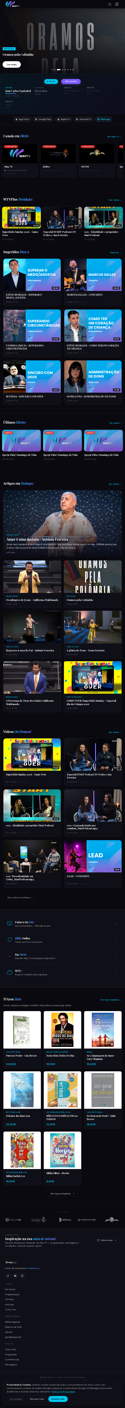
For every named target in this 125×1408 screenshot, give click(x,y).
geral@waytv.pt (13, 1337)
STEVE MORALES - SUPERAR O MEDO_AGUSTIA (24, 296)
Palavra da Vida (13, 1327)
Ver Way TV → (114, 136)
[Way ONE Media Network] (62, 1262)
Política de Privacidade (63, 1391)
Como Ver (10, 1309)
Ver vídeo (12, 64)
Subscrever (107, 1240)
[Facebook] (8, 1276)
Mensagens (11, 1364)
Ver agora (71, 81)
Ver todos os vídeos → (20, 897)
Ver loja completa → (111, 999)
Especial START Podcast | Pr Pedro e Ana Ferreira (89, 776)
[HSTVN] (112, 1220)
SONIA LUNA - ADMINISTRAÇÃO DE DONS (91, 396)
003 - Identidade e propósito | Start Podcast (30, 825)
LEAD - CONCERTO (78, 876)
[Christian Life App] (87, 1220)
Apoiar (8, 1332)
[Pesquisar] (110, 4)
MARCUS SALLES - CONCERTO (85, 294)
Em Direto (10, 1289)
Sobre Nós (10, 1349)
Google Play (45, 119)
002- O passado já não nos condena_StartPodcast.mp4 (82, 827)
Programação (12, 1294)
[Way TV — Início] (12, 4)
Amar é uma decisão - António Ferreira (37, 539)
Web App (105, 119)
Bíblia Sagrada (12, 1322)
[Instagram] (22, 1276)
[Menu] (117, 4)
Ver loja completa (60, 1193)
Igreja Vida (13, 535)
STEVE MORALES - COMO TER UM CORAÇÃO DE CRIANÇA (93, 347)
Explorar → (116, 252)
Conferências (12, 1359)
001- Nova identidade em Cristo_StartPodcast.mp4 (20, 878)
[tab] (52, 69)
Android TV (85, 119)
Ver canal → (115, 423)
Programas (11, 1354)
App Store (24, 119)
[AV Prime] (65, 1220)
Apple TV (65, 119)
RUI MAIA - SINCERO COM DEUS (24, 396)
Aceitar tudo (58, 1399)
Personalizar (16, 1399)
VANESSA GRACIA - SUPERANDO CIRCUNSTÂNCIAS (25, 347)
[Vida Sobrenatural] (13, 1220)
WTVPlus (9, 1299)
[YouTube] (15, 1276)
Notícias (9, 1304)
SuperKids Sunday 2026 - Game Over (27, 54)
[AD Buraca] (38, 1220)
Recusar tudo (37, 1399)
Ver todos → (115, 200)
